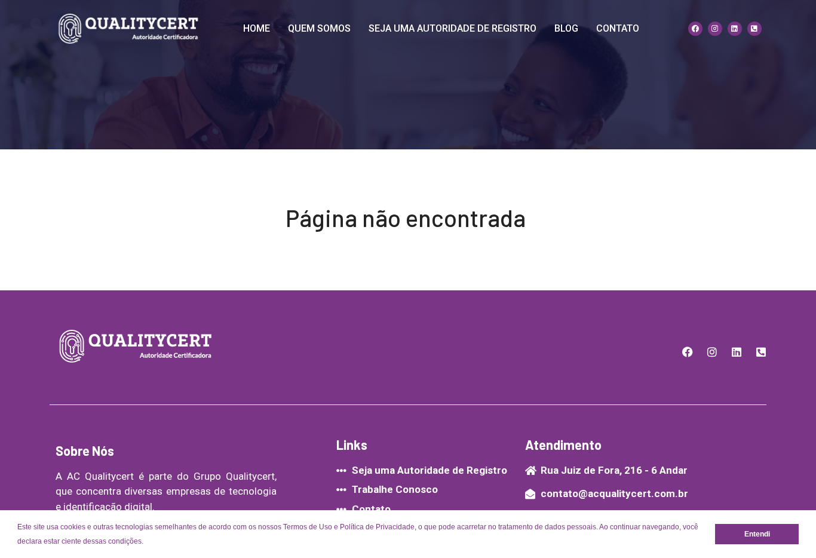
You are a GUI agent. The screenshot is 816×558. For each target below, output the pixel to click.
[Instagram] (715, 29)
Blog (566, 28)
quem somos (319, 28)
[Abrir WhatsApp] (786, 528)
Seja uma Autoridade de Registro (452, 28)
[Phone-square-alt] (754, 29)
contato (617, 28)
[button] (146, 542)
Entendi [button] (757, 534)
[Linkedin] (735, 29)
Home (256, 28)
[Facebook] (695, 29)
